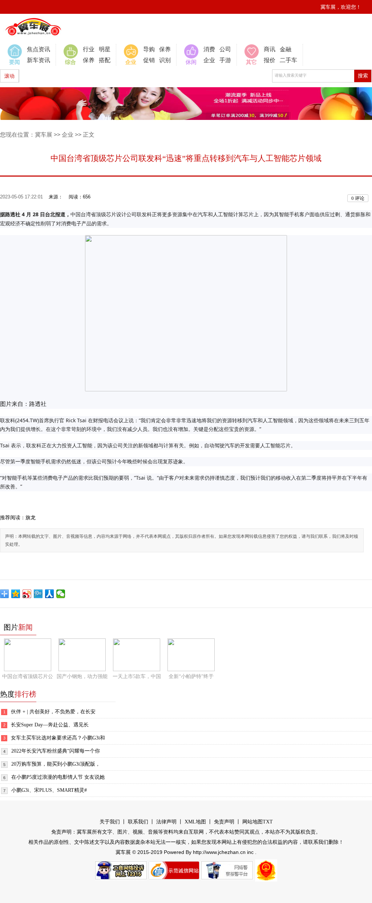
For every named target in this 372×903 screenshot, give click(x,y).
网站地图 (252, 822)
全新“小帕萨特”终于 (191, 676)
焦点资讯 (38, 49)
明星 (104, 49)
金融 (285, 49)
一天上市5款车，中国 (137, 676)
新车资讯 (38, 60)
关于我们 (110, 822)
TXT (268, 822)
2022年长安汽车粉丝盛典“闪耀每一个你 (55, 751)
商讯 (269, 49)
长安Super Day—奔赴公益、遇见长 (50, 724)
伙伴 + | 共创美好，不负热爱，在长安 (53, 711)
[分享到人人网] (49, 593)
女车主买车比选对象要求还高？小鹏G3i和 (58, 738)
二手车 (288, 60)
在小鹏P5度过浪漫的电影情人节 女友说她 (58, 777)
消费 (209, 49)
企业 (209, 60)
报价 (269, 60)
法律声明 (166, 822)
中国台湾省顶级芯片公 (27, 676)
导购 (149, 49)
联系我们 (138, 822)
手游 (225, 60)
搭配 (104, 60)
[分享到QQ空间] (15, 593)
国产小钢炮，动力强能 (82, 676)
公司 (225, 49)
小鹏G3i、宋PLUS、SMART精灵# (49, 790)
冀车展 (43, 135)
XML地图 (195, 822)
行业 (88, 49)
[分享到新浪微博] (27, 593)
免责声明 (224, 822)
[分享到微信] (60, 593)
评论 (357, 198)
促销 (149, 60)
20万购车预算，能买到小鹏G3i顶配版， (55, 764)
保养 (88, 60)
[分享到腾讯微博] (38, 593)
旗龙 (30, 517)
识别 (165, 60)
